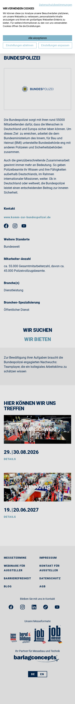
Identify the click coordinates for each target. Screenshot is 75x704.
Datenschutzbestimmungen (55, 4)
